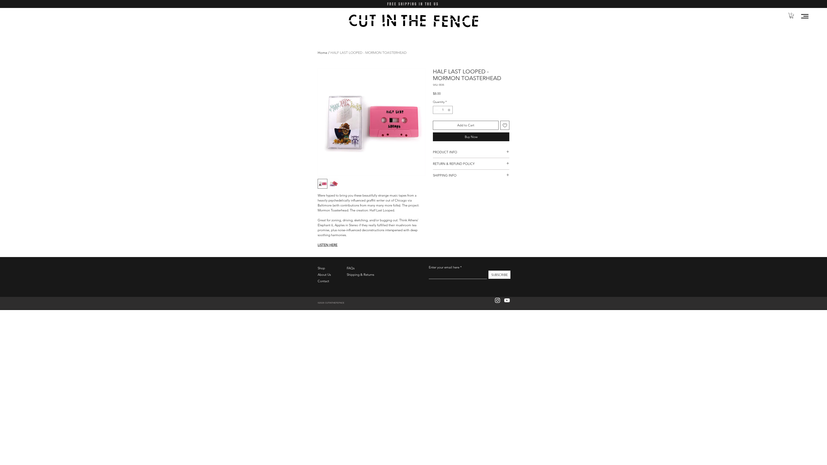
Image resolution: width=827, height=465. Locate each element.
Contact (323, 281)
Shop (321, 268)
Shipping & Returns (360, 275)
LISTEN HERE (327, 245)
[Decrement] (436, 110)
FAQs (350, 268)
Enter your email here (444, 267)
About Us (324, 275)
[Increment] (449, 110)
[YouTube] (507, 300)
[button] (791, 15)
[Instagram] (497, 300)
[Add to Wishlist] (505, 125)
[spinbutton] (443, 110)
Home (322, 53)
